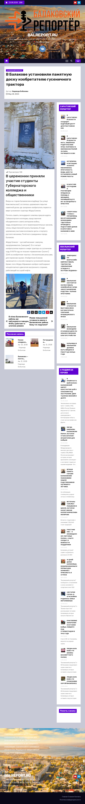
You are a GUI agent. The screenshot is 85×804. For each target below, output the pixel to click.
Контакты (77, 797)
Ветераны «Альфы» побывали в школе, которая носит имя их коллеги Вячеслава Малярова (69, 508)
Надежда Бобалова (20, 91)
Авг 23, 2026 (23, 345)
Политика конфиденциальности (70, 800)
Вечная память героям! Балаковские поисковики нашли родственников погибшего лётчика (67, 478)
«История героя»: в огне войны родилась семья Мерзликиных (69, 596)
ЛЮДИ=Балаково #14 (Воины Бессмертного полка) (69, 653)
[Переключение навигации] (66, 61)
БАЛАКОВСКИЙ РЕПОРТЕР (14, 70)
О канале (71, 797)
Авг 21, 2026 (47, 345)
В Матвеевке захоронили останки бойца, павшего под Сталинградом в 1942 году (69, 627)
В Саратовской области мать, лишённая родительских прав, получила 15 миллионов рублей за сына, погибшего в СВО (69, 144)
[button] (71, 60)
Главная (65, 797)
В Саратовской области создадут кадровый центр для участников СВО (69, 121)
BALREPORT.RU (42, 34)
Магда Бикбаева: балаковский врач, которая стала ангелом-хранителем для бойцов (69, 433)
